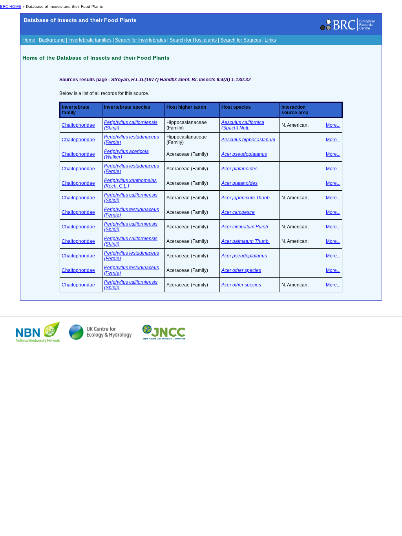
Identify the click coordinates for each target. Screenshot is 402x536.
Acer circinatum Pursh (244, 227)
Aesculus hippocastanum (248, 139)
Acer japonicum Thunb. (246, 198)
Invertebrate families (89, 40)
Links (270, 40)
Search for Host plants (193, 40)
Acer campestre (238, 212)
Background (52, 40)
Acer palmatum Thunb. (245, 241)
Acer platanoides (239, 168)
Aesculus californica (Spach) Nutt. (242, 125)
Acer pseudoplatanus (244, 154)
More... (333, 125)
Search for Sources (240, 40)
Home (28, 40)
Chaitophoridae (78, 125)
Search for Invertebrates (140, 40)
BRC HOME (10, 6)
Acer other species (241, 270)
